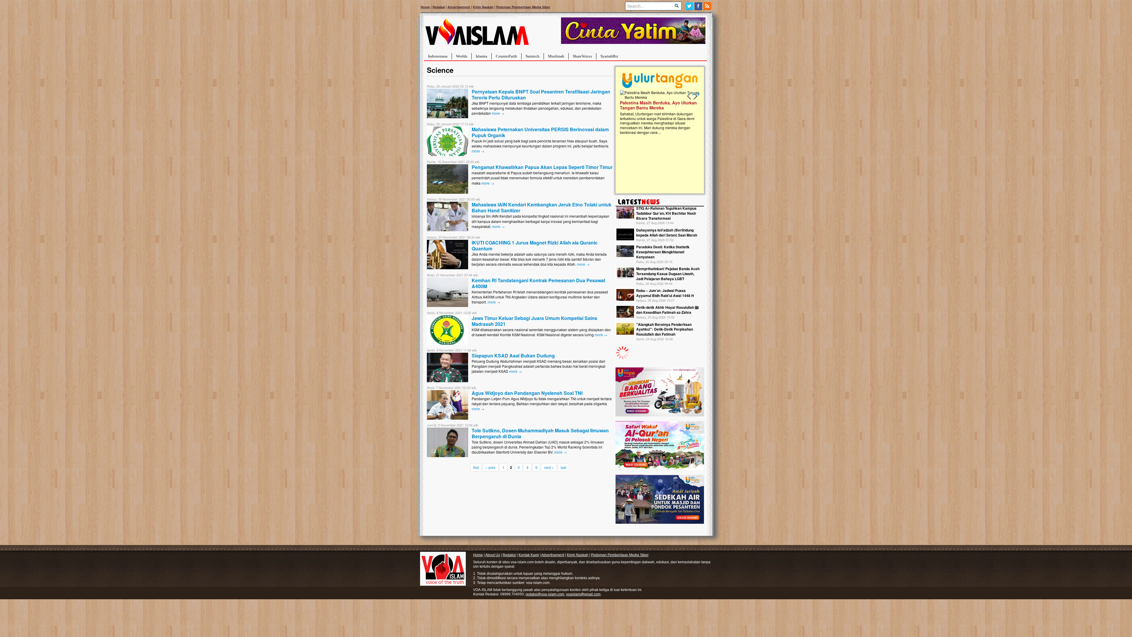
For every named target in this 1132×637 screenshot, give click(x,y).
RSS (707, 6)
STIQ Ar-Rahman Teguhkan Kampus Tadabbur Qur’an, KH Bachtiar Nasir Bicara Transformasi (666, 213)
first (476, 467)
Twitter (689, 6)
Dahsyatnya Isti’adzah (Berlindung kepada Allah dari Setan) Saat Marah (666, 232)
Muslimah (556, 56)
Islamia (481, 56)
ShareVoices (582, 56)
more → (498, 113)
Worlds (461, 56)
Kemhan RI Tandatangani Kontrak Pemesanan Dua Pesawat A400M (538, 283)
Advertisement (458, 7)
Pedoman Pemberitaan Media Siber (523, 7)
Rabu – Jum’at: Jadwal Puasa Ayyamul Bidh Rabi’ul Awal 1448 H (665, 293)
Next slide (695, 96)
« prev (491, 467)
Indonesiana (437, 56)
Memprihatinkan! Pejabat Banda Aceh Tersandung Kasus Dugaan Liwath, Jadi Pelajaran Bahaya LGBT (668, 273)
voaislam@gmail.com (583, 594)
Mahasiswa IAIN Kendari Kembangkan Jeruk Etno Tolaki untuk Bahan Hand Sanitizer (541, 207)
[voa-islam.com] (477, 34)
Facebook (698, 6)
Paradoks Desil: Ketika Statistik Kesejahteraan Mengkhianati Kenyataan (663, 252)
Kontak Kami (529, 555)
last (563, 467)
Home (425, 7)
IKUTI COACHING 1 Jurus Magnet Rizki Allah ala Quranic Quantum (535, 245)
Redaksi (438, 7)
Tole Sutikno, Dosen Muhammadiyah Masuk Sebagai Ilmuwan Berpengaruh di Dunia (540, 433)
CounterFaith (506, 56)
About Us (492, 555)
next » (549, 467)
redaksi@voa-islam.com (545, 594)
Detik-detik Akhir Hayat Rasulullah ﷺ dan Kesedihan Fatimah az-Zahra (667, 310)
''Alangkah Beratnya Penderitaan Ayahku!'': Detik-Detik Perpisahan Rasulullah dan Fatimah (664, 329)
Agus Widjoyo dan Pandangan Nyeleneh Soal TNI (527, 393)
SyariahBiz (609, 56)
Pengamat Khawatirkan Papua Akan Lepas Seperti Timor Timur (542, 167)
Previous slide (689, 96)
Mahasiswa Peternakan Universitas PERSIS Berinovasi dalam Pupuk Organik (540, 132)
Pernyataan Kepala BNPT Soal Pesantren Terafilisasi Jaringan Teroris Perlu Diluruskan (541, 94)
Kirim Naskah (483, 7)
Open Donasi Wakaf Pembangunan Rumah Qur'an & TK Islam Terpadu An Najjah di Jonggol (658, 112)
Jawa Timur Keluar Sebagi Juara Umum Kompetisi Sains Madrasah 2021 (534, 321)
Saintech (532, 56)
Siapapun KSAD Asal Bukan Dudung (513, 355)
